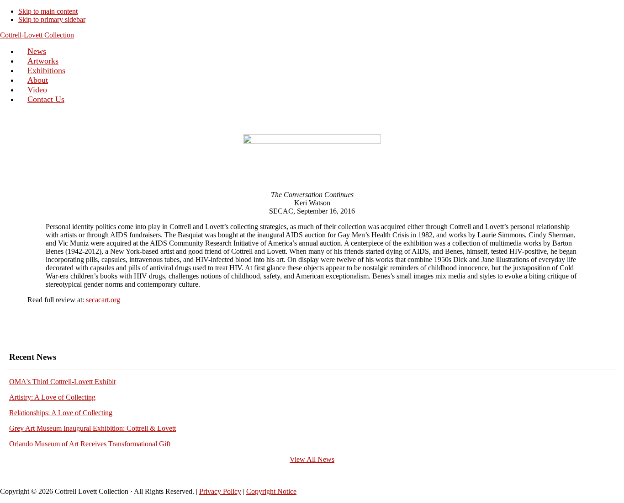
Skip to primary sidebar (51, 19)
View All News (312, 459)
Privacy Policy (220, 491)
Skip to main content (48, 11)
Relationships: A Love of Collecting (60, 413)
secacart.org (103, 300)
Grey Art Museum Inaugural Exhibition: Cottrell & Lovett (92, 428)
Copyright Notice (271, 491)
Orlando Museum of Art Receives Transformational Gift (89, 444)
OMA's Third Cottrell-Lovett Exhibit (62, 381)
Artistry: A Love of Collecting (52, 397)
